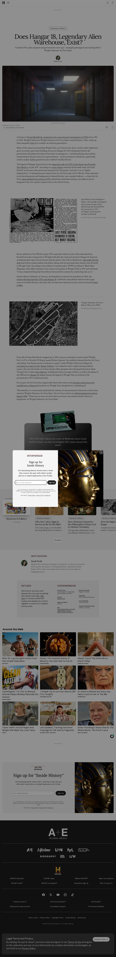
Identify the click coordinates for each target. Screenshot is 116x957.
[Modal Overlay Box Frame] (58, 478)
